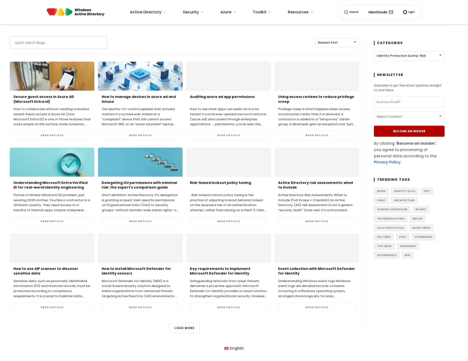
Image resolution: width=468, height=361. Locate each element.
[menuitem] (234, 348)
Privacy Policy (387, 162)
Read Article (52, 135)
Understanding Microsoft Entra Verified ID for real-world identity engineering (50, 185)
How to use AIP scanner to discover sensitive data (45, 271)
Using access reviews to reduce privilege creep (316, 99)
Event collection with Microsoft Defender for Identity (316, 271)
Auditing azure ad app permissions (222, 96)
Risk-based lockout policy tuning (220, 182)
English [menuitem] (237, 348)
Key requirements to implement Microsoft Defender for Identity (220, 271)
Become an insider (409, 131)
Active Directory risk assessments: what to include (315, 185)
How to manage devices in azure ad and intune (139, 99)
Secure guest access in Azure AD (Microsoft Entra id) (43, 99)
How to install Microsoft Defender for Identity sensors (136, 271)
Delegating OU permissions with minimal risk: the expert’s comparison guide (139, 185)
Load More (185, 328)
